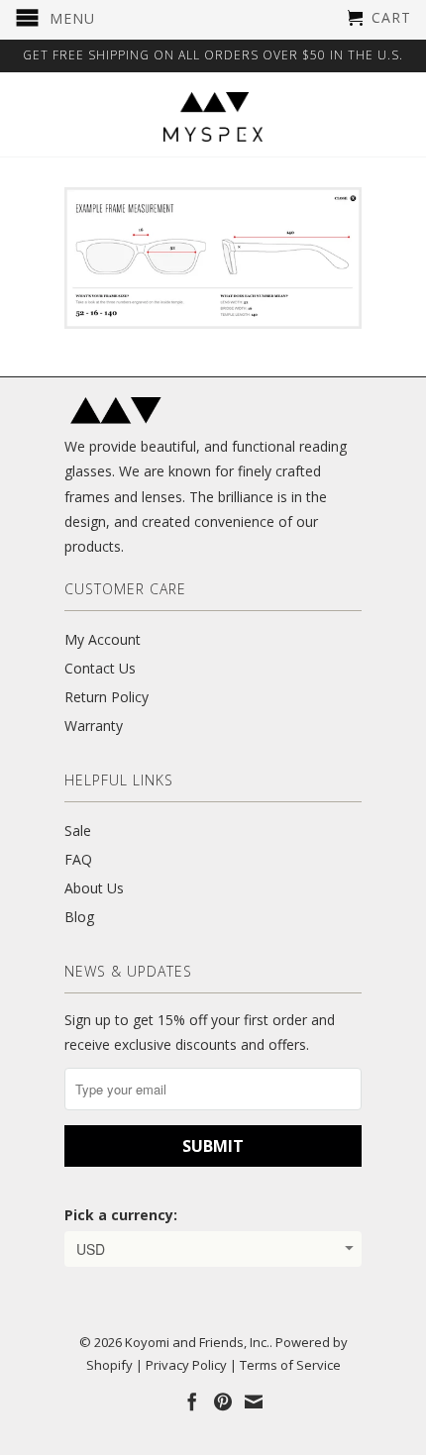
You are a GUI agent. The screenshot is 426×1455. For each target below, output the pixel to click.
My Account (102, 639)
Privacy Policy (186, 1365)
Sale (77, 830)
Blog (79, 916)
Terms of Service (290, 1365)
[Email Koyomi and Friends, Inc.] (254, 1401)
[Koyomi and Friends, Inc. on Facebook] (192, 1401)
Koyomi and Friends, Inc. (197, 1342)
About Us (94, 888)
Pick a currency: (120, 1214)
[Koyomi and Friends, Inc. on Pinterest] (223, 1401)
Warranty (93, 725)
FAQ (78, 859)
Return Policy (106, 696)
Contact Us (100, 668)
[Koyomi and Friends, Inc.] (213, 117)
